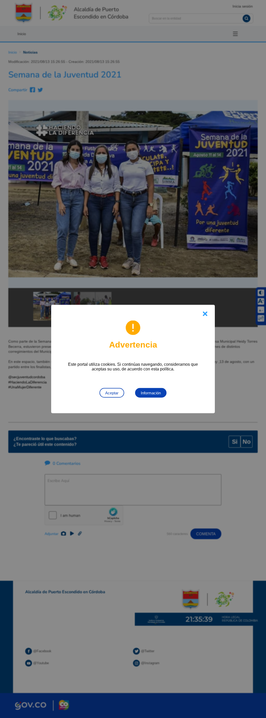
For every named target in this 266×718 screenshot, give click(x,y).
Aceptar (111, 393)
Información (151, 393)
